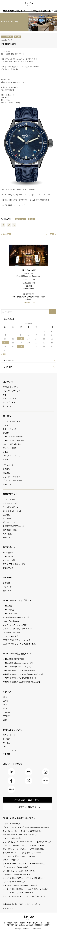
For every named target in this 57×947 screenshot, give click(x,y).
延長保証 (6, 514)
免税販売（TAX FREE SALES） (13, 526)
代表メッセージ (9, 735)
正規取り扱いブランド (11, 387)
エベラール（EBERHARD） (12, 889)
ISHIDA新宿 (7, 605)
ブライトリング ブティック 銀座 (15, 624)
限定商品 (6, 473)
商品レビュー (8, 590)
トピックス (7, 406)
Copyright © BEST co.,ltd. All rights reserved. (28, 929)
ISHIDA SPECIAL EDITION (13, 436)
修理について (8, 537)
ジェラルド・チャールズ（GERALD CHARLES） (20, 885)
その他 (5, 459)
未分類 (17, 37)
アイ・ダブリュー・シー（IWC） (14, 849)
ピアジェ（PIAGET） (10, 860)
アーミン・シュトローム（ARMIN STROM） (18, 870)
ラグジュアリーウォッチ (12, 421)
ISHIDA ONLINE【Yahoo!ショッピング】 (18, 663)
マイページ (8, 577)
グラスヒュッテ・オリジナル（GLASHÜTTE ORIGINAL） (23, 863)
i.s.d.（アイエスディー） (11, 455)
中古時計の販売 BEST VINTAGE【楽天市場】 (19, 670)
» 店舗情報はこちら (29, 302)
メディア (7, 691)
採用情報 (6, 754)
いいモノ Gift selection (12, 444)
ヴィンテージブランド (11, 391)
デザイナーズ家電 (10, 448)
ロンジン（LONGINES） (34, 878)
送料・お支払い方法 (10, 503)
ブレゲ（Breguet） (9, 831)
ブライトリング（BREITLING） (14, 845)
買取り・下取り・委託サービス (14, 564)
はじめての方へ (9, 499)
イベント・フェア (9, 398)
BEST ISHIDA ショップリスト (17, 600)
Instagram (9, 225)
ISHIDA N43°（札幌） (10, 613)
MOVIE (5, 704)
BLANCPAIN (7, 37)
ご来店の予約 (8, 556)
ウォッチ (6, 425)
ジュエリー (7, 433)
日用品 (5, 452)
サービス (6, 742)
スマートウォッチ (10, 429)
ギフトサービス (9, 522)
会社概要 (6, 739)
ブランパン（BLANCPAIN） (30, 831)
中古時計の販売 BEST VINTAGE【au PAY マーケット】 (23, 674)
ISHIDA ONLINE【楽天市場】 (13, 659)
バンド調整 (7, 533)
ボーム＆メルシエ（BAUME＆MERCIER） (18, 892)
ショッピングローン (10, 507)
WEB (4, 697)
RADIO (5, 708)
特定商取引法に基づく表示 (13, 904)
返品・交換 (7, 518)
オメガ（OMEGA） (43, 841)
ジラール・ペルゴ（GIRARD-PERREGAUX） (18, 856)
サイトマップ (8, 908)
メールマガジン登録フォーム (27, 799)
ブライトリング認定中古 (12, 480)
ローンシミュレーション (12, 511)
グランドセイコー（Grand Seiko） (15, 867)
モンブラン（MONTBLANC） (13, 881)
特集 (4, 394)
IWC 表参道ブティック (11, 632)
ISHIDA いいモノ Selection (13, 440)
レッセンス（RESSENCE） (12, 878)
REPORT (6, 716)
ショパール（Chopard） (11, 838)
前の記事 (7, 234)
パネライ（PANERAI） (37, 845)
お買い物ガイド (10, 493)
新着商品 (6, 469)
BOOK (5, 701)
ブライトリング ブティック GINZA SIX (17, 628)
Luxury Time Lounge (11, 621)
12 (20, 338)
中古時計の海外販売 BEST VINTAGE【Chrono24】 (21, 682)
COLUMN (6, 712)
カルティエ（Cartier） (10, 823)
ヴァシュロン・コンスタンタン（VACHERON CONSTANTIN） (25, 827)
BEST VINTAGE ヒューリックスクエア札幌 (19, 644)
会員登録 (6, 583)
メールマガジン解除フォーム (27, 806)
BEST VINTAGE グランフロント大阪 (16, 640)
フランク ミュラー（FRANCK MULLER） (17, 841)
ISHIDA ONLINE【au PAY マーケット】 (17, 666)
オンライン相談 (9, 560)
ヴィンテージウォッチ (11, 476)
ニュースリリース (9, 750)
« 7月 (3, 354)
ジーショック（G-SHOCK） (35, 896)
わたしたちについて (12, 729)
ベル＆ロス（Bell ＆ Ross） (36, 889)
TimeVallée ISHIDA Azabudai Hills (16, 617)
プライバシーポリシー (33, 904)
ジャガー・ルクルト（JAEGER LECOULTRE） (19, 834)
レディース (7, 484)
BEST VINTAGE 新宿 (10, 636)
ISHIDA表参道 (8, 609)
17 (5, 342)
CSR (4, 746)
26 (20, 346)
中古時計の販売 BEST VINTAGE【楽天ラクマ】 (20, 678)
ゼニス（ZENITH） (9, 852)
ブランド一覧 (8, 465)
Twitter (14, 225)
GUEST (5, 720)
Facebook (3, 225)
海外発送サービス (10, 530)
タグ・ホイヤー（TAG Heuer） (31, 852)
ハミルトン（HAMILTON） (12, 896)
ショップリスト (9, 402)
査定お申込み (8, 568)
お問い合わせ (8, 552)
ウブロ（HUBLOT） (36, 849)
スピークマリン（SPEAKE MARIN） (15, 874)
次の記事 (50, 234)
